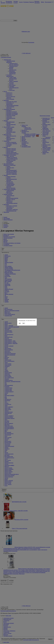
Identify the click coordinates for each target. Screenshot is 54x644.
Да (19, 323)
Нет (23, 323)
